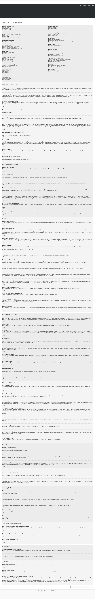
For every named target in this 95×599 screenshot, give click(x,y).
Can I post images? (5, 73)
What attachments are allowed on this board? (56, 65)
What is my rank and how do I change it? (9, 47)
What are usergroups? (52, 29)
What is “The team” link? (52, 35)
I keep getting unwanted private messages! (56, 40)
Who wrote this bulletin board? (53, 70)
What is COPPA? (5, 35)
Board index (7, 20)
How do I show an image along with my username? (11, 46)
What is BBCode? (5, 70)
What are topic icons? (6, 79)
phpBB (43, 590)
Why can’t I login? (5, 27)
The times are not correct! (7, 42)
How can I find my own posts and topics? (55, 55)
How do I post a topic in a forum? (8, 52)
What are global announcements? (8, 74)
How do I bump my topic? (7, 66)
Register (89, 5)
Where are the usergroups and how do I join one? (57, 30)
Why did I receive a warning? (7, 61)
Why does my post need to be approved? (9, 65)
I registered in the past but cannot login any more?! (11, 34)
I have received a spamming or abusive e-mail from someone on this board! (61, 41)
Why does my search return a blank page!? (56, 53)
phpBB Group (35, 565)
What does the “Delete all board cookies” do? (10, 37)
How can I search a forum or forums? (55, 50)
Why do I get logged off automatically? (9, 29)
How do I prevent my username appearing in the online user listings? (14, 30)
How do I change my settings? (7, 41)
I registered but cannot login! (7, 33)
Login (93, 5)
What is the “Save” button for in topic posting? (10, 64)
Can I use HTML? (5, 71)
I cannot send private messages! (54, 39)
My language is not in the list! (7, 45)
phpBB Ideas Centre (56, 571)
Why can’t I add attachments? (7, 60)
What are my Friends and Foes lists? (55, 45)
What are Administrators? (52, 27)
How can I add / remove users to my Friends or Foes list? (58, 46)
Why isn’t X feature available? (53, 71)
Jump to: (68, 586)
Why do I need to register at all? (8, 28)
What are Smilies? (5, 72)
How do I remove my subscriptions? (54, 61)
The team (84, 5)
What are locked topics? (6, 78)
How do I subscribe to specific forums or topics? (57, 60)
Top (4, 91)
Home (76, 5)
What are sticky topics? (6, 77)
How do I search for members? (54, 54)
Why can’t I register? (6, 36)
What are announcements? (7, 76)
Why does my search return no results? (55, 51)
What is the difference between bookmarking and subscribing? (59, 59)
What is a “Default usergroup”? (53, 34)
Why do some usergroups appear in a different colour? (58, 33)
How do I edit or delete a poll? (7, 58)
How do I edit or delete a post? (7, 53)
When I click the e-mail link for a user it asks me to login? (12, 48)
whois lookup (85, 577)
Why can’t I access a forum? (7, 59)
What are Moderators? (52, 28)
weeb (53, 591)
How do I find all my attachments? (54, 66)
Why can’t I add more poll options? (8, 57)
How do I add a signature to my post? (9, 54)
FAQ (80, 5)
